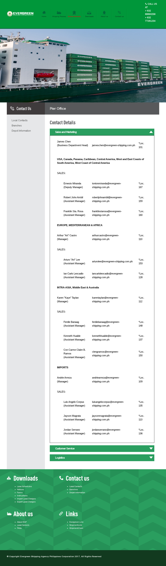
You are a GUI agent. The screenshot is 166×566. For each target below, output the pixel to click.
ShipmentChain (76, 528)
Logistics (60, 457)
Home (44, 16)
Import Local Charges (26, 499)
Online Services (74, 16)
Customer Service (65, 448)
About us (104, 16)
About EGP (22, 522)
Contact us (119, 16)
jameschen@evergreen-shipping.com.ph (113, 145)
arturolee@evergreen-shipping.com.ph (112, 261)
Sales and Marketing (66, 132)
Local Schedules (24, 486)
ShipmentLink (75, 525)
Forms (20, 492)
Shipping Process (59, 16)
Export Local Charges (26, 502)
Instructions (22, 495)
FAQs (19, 528)
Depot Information (21, 130)
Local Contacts (19, 120)
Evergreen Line (76, 522)
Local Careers (23, 525)
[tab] (102, 132)
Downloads (89, 16)
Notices (20, 489)
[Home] (20, 16)
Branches (17, 125)
